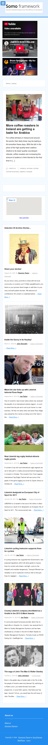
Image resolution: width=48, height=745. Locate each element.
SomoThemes (37, 737)
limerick (22, 172)
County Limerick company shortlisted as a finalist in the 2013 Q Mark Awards (23, 612)
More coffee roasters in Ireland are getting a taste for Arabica (22, 129)
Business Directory (11, 726)
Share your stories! (12, 269)
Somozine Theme (24, 737)
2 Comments (36, 675)
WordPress (21, 740)
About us (8, 723)
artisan (29, 168)
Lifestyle (12, 168)
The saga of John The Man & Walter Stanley (23, 671)
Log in (28, 740)
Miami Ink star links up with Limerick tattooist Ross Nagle (20, 391)
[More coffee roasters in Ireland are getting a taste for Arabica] (24, 107)
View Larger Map (24, 217)
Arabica (23, 168)
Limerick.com (24, 7)
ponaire (29, 172)
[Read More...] (11, 348)
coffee (35, 168)
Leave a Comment (36, 344)
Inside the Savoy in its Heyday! (18, 339)
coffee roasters (12, 172)
